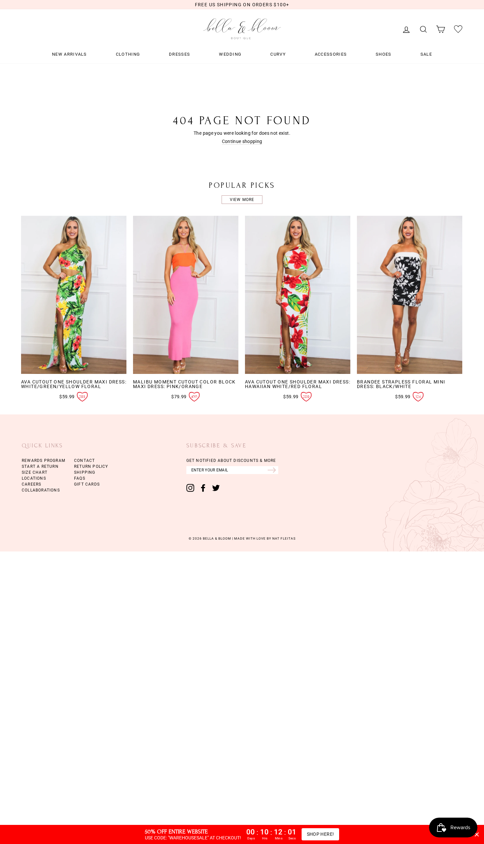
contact (84, 460)
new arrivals (69, 54)
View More (242, 199)
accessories (331, 54)
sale (426, 54)
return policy (91, 466)
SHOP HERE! (320, 834)
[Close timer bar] (477, 834)
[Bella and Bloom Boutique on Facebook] (203, 488)
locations (34, 478)
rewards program (43, 460)
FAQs (79, 478)
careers (31, 484)
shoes (383, 54)
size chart (34, 472)
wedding (230, 54)
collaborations (41, 490)
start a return (40, 466)
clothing (128, 54)
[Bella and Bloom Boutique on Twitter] (216, 488)
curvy (278, 54)
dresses (179, 54)
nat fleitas (283, 538)
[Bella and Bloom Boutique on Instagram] (190, 488)
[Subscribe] (273, 470)
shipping (84, 472)
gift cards (87, 484)
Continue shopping (242, 141)
